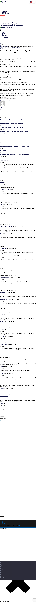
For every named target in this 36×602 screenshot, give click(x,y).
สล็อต (1, 204)
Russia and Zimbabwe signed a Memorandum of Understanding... (14, 131)
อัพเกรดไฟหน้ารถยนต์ (3, 344)
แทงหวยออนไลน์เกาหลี (4, 396)
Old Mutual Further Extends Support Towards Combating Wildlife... (14, 154)
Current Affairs (5, 6)
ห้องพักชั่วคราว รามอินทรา (4, 277)
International (4, 11)
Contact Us (4, 12)
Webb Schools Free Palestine (5, 299)
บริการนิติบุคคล (2, 321)
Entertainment (4, 7)
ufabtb (1, 270)
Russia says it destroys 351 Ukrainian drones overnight (10, 18)
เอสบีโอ (1, 240)
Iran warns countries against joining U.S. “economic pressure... (11, 22)
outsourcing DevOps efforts (5, 189)
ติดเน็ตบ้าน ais (2, 388)
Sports (5, 10)
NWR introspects (4, 150)
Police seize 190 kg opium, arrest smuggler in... (9, 23)
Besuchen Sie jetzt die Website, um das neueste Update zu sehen (12, 359)
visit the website (3, 292)
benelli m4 (2, 182)
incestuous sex (3, 306)
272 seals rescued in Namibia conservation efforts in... (12, 127)
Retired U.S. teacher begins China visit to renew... (9, 20)
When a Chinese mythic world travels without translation (11, 21)
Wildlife (7, 46)
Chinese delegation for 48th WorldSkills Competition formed (11, 25)
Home (3, 4)
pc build (1, 366)
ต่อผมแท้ (1, 403)
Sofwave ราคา (2, 381)
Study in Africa (3, 248)
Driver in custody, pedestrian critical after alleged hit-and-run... (12, 19)
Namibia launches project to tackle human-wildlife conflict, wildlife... (15, 146)
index (1, 174)
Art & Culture (6, 8)
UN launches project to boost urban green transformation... (13, 139)
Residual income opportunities (5, 262)
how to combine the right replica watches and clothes (10, 167)
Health (3, 5)
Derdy (1, 107)
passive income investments (5, 255)
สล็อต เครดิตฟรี (2, 336)
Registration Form (5, 13)
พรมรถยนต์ (2, 314)
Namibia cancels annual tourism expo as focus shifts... (12, 123)
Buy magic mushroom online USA (6, 211)
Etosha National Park (4, 135)
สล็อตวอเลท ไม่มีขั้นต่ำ (4, 160)
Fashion (5, 9)
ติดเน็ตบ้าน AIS (2, 329)
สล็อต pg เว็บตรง (3, 196)
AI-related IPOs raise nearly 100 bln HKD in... (8, 24)
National (3, 33)
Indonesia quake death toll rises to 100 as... (8, 17)
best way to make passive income (6, 226)
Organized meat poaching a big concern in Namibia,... (11, 119)
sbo (0, 233)
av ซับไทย (1, 351)
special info (2, 373)
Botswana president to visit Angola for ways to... (11, 142)
